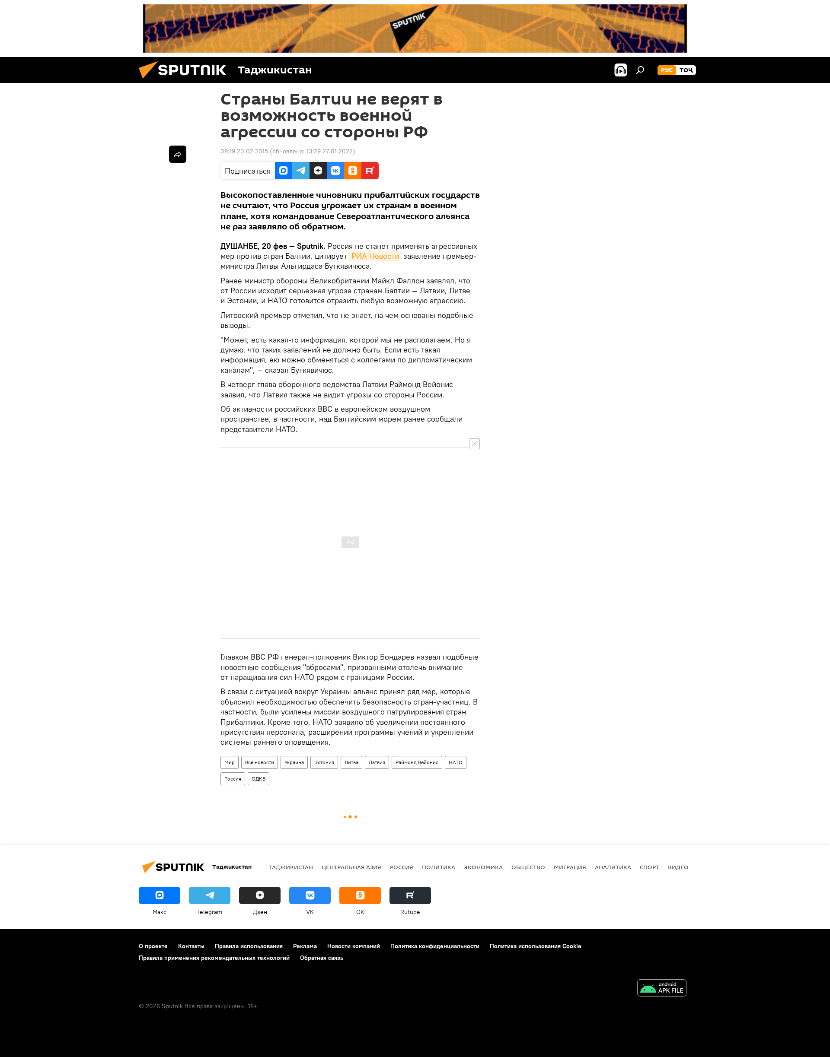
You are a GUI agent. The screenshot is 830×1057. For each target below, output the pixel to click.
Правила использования (249, 946)
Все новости (259, 762)
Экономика (483, 867)
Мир (229, 762)
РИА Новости (375, 256)
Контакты (191, 946)
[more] (177, 154)
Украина (294, 762)
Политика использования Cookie (535, 946)
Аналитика (613, 867)
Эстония (324, 762)
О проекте (153, 946)
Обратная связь (321, 958)
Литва (351, 762)
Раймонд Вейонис (417, 762)
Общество (528, 867)
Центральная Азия (351, 867)
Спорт (649, 867)
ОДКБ (258, 778)
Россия (232, 778)
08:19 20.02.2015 (244, 151)
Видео (678, 867)
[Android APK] (661, 989)
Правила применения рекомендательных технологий (214, 958)
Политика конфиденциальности (434, 946)
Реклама (305, 946)
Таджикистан (291, 867)
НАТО (456, 762)
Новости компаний (353, 946)
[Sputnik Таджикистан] (186, 81)
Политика (438, 867)
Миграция (570, 867)
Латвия (377, 762)
